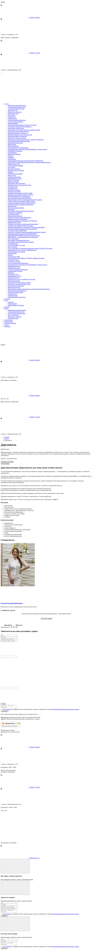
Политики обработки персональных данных (65, 709)
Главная (6, 437)
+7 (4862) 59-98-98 (34, 17)
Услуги (6, 438)
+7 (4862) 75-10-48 (34, 53)
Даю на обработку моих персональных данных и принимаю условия (41, 709)
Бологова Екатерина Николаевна (12, 603)
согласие (8, 709)
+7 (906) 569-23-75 (34, 858)
